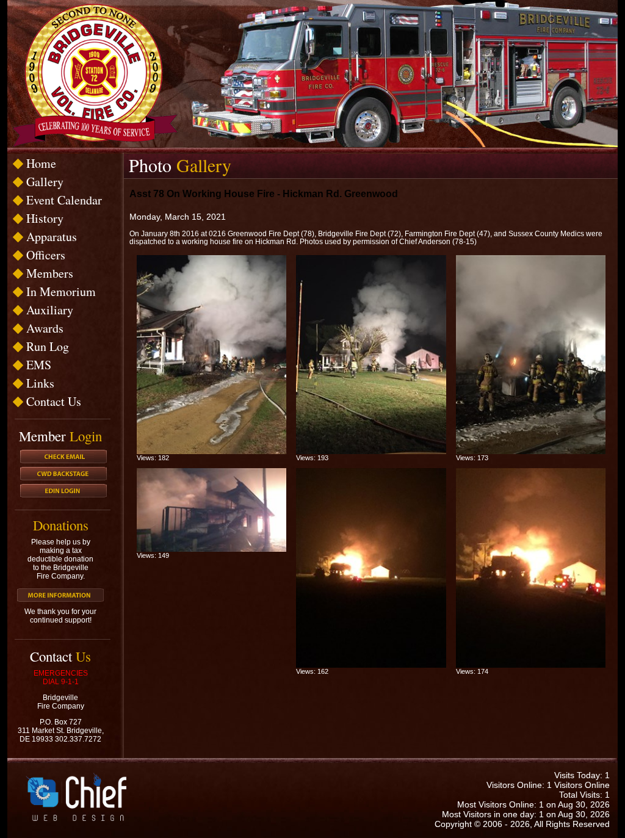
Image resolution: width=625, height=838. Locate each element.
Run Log (47, 346)
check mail (63, 456)
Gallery (44, 181)
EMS (38, 364)
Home (41, 163)
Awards (44, 328)
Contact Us (53, 401)
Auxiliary (49, 310)
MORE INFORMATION (60, 595)
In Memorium (61, 291)
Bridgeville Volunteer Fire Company (95, 75)
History (44, 218)
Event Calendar (64, 200)
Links (40, 383)
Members (49, 273)
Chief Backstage (63, 473)
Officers (45, 255)
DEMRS (63, 490)
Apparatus (51, 236)
